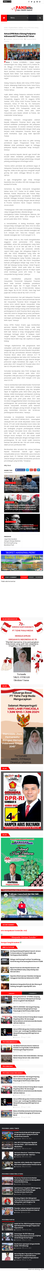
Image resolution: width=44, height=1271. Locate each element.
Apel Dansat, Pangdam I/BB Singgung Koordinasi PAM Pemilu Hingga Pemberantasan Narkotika (27, 1190)
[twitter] (31, 2)
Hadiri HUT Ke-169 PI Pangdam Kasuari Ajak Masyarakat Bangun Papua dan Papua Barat (27, 1226)
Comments (32, 993)
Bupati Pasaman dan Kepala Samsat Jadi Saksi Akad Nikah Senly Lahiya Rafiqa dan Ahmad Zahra (24, 970)
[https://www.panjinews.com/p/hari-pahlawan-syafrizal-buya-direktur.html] (22, 886)
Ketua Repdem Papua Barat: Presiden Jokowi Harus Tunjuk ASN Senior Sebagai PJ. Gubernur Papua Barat (27, 1256)
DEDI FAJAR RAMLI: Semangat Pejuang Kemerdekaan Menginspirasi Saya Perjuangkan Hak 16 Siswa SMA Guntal (21, 488)
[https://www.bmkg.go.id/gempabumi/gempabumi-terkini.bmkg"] (2, 935)
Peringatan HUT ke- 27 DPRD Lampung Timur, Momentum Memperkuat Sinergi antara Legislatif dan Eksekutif (27, 999)
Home (6, 27)
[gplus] (40, 2)
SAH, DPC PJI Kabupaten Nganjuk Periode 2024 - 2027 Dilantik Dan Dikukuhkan (25, 1144)
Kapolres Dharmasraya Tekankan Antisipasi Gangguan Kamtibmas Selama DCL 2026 (25, 977)
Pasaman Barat (13, 27)
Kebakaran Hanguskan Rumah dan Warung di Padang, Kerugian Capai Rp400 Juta (26, 985)
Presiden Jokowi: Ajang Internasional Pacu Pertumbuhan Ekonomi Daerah (27, 1209)
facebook (39, 577)
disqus (31, 577)
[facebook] (29, 2)
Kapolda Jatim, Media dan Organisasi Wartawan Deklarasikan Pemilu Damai (27, 1163)
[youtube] (34, 2)
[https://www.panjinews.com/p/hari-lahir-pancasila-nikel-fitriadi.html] (22, 764)
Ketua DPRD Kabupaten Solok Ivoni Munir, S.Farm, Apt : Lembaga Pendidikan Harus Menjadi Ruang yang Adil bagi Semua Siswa (20, 527)
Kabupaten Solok (10, 483)
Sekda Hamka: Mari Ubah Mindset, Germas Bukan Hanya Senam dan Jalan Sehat (28, 1057)
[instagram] (37, 2)
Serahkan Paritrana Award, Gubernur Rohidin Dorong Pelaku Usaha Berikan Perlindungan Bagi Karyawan (26, 1048)
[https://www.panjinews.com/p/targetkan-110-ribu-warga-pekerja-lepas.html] (22, 830)
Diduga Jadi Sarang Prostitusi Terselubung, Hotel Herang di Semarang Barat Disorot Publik (26, 960)
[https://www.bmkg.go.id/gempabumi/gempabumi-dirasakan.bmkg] (20, 942)
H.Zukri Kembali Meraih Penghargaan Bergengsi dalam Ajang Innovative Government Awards (27, 1134)
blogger (24, 577)
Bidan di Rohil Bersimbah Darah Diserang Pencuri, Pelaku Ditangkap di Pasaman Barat (27, 1113)
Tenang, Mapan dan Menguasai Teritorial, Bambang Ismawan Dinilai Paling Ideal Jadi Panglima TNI (26, 1200)
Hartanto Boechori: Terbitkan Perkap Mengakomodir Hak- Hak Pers (27, 1154)
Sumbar (21, 27)
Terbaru (11, 993)
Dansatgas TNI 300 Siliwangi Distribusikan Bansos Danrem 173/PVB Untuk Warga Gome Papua (27, 1236)
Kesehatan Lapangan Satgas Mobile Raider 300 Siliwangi (27, 1245)
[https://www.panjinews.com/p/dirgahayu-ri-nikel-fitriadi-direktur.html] (22, 681)
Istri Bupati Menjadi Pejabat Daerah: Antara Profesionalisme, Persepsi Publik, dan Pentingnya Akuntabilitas (25, 953)
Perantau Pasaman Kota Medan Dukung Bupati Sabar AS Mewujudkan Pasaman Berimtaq (27, 1180)
